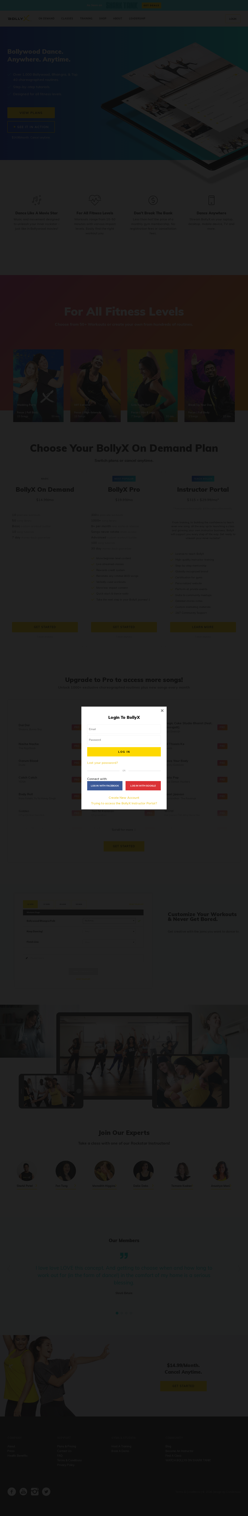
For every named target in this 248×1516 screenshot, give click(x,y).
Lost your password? (102, 763)
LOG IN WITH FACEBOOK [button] (105, 785)
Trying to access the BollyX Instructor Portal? (124, 803)
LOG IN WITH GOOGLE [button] (143, 785)
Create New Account (124, 798)
